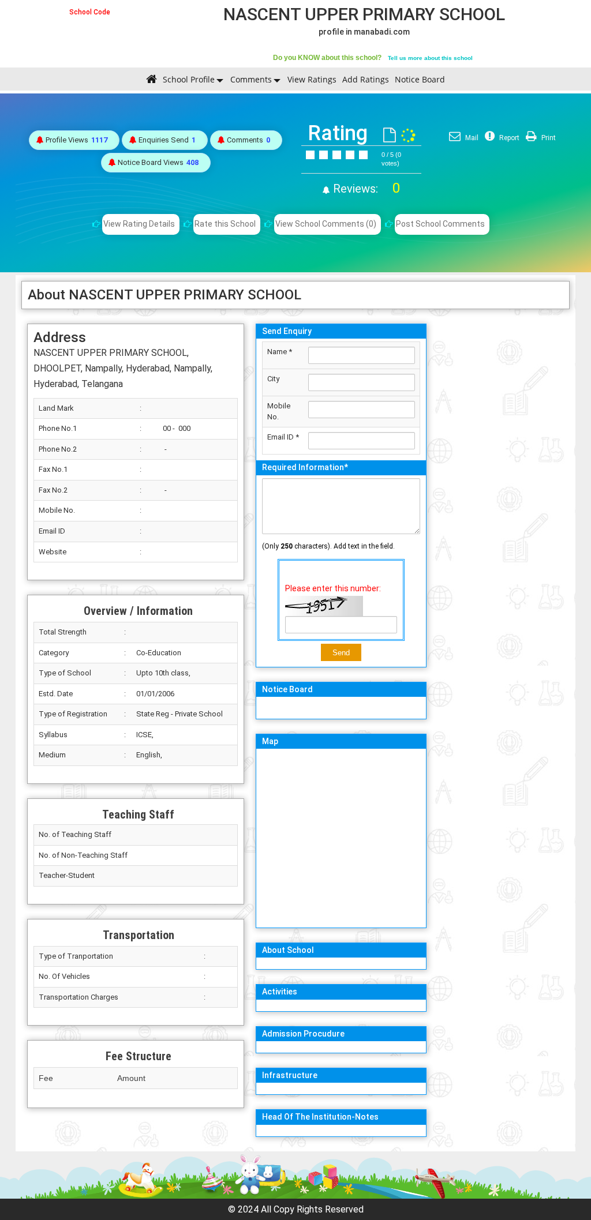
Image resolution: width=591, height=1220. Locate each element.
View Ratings (311, 79)
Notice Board (420, 79)
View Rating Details (139, 223)
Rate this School (225, 223)
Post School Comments (440, 223)
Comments (251, 79)
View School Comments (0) (325, 223)
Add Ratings (365, 79)
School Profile (189, 79)
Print (548, 138)
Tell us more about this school (430, 58)
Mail (470, 138)
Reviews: (365, 189)
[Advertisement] (501, 491)
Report (508, 138)
